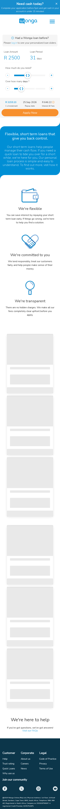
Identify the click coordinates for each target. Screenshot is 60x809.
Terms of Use (46, 768)
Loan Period (36, 51)
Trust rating (8, 763)
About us (25, 758)
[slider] (27, 75)
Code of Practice (47, 758)
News (24, 768)
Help (5, 758)
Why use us (8, 773)
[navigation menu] (52, 21)
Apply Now (30, 113)
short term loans (24, 147)
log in (14, 42)
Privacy (43, 763)
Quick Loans (8, 768)
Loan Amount (11, 51)
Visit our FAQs (30, 730)
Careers (25, 763)
